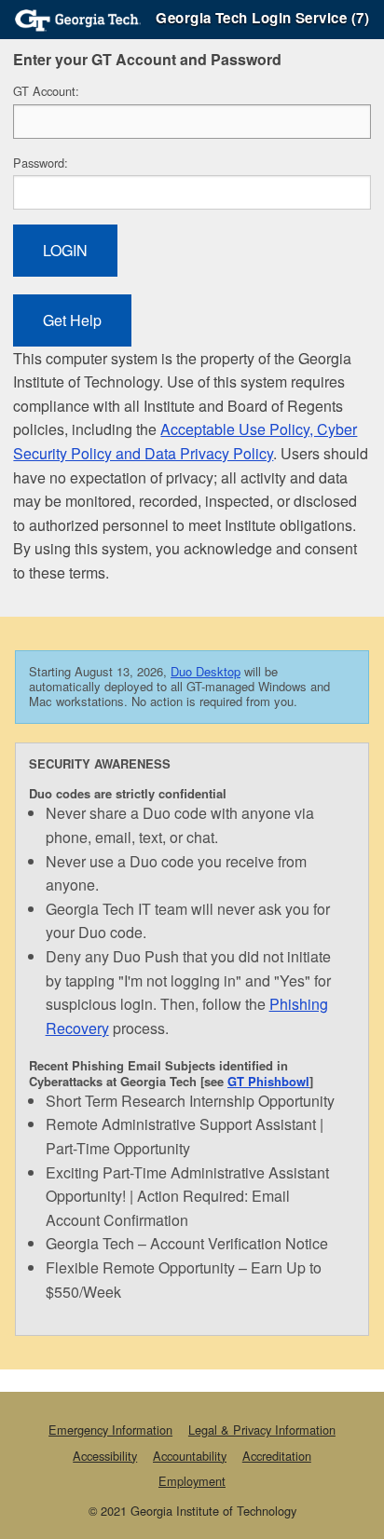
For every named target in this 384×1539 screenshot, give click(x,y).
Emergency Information (110, 1429)
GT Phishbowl (268, 1081)
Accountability (189, 1455)
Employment (192, 1481)
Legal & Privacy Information (262, 1429)
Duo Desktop (205, 671)
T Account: (46, 91)
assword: (40, 162)
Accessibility (105, 1455)
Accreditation (276, 1455)
